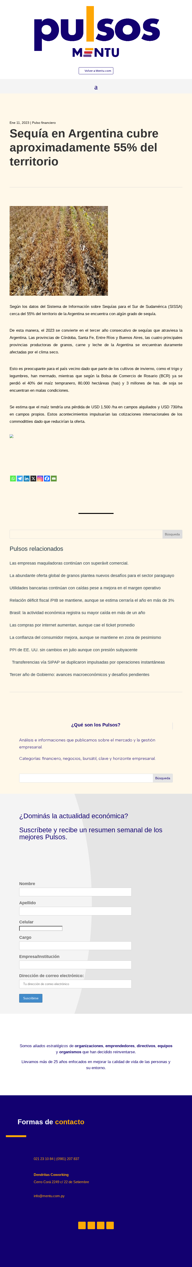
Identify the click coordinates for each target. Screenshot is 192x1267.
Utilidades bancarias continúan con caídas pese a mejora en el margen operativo (85, 588)
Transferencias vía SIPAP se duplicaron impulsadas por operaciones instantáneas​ (87, 662)
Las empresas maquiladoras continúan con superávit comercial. (69, 563)
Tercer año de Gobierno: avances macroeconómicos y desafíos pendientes (79, 674)
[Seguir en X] (100, 1225)
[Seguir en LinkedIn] (82, 1225)
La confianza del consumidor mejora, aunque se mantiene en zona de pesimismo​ (85, 637)
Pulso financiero (44, 123)
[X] (33, 478)
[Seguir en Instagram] (91, 1225)
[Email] (54, 478)
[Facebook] (47, 478)
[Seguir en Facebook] (110, 1225)
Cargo (25, 937)
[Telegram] (20, 478)
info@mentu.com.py (49, 1196)
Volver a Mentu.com (98, 70)
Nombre (27, 883)
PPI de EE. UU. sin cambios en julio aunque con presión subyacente (73, 650)
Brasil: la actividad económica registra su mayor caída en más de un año (77, 612)
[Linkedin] (27, 478)
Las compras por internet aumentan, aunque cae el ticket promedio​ (72, 625)
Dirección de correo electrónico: (51, 975)
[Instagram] (40, 478)
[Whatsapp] (13, 478)
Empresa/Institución (39, 956)
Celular (26, 922)
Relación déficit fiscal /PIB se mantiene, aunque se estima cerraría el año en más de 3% (92, 600)
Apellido (27, 902)
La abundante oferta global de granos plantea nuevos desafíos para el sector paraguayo (92, 575)
